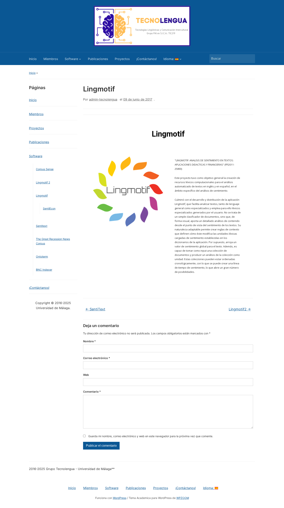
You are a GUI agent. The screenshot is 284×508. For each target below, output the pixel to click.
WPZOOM (182, 498)
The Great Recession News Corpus (53, 241)
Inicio (33, 59)
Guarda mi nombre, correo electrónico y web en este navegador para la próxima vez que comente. (150, 436)
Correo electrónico (96, 358)
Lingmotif (42, 195)
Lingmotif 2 (43, 182)
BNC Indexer (44, 269)
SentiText (95, 309)
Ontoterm (42, 256)
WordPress (119, 498)
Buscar (250, 59)
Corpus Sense (45, 169)
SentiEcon (49, 208)
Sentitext (41, 225)
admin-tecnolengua (103, 99)
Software (71, 59)
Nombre (89, 341)
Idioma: (169, 59)
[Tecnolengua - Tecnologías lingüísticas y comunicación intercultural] (142, 26)
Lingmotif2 (240, 309)
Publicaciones (98, 59)
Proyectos (122, 59)
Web (86, 374)
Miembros (50, 59)
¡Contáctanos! (146, 59)
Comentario (92, 391)
